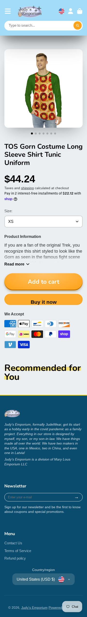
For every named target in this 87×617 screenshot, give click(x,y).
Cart (80, 11)
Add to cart (43, 282)
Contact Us (13, 543)
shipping (27, 188)
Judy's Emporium (34, 607)
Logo (30, 11)
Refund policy (15, 558)
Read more (14, 264)
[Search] (77, 26)
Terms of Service (17, 551)
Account (70, 11)
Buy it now (44, 302)
